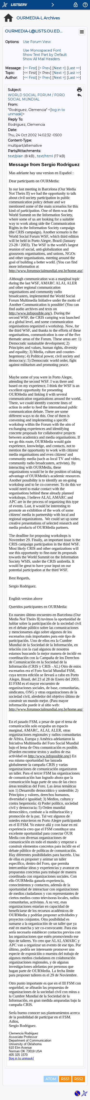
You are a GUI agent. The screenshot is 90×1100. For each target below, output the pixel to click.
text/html (45, 156)
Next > (59, 68)
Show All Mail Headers (41, 59)
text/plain (15, 156)
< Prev (44, 68)
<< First (30, 68)
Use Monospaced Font (42, 50)
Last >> (74, 68)
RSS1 (65, 1079)
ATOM (51, 1079)
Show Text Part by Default (45, 54)
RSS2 (78, 1079)
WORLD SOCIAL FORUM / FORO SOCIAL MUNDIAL (36, 97)
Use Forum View (37, 42)
